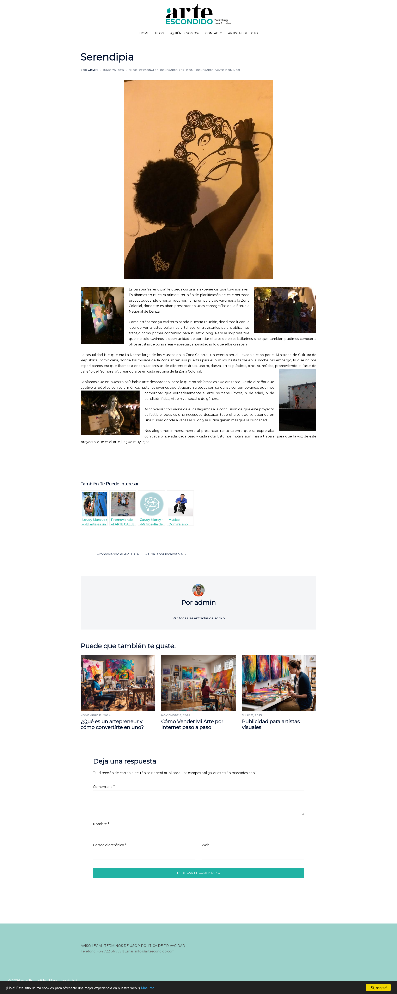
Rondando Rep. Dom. (177, 70)
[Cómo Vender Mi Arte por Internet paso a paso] (198, 682)
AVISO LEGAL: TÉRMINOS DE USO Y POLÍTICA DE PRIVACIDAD (133, 946)
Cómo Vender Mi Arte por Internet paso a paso (192, 724)
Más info (147, 987)
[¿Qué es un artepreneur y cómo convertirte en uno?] (118, 682)
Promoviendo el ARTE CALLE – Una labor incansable (140, 554)
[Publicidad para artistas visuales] (279, 682)
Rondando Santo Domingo (218, 70)
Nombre (101, 824)
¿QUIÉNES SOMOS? (185, 33)
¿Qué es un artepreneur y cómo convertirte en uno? (112, 724)
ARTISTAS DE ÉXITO (243, 33)
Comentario (104, 787)
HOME (144, 33)
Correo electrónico (109, 845)
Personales (148, 70)
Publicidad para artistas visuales (271, 724)
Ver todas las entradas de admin (198, 618)
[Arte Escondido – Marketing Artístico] (198, 16)
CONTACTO (213, 33)
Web (205, 845)
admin (93, 70)
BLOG (159, 33)
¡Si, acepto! (378, 987)
